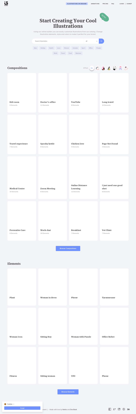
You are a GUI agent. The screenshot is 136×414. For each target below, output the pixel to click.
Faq (112, 3)
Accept (22, 408)
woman (66, 48)
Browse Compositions (68, 248)
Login (122, 3)
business (78, 53)
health (51, 48)
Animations (95, 3)
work (55, 53)
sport (83, 48)
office (91, 48)
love (58, 48)
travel (63, 53)
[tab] (22, 404)
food (70, 53)
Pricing (105, 3)
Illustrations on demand (76, 3)
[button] (22, 404)
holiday (43, 48)
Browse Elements (68, 392)
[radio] (91, 68)
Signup (129, 3)
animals (75, 48)
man (35, 48)
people (98, 48)
